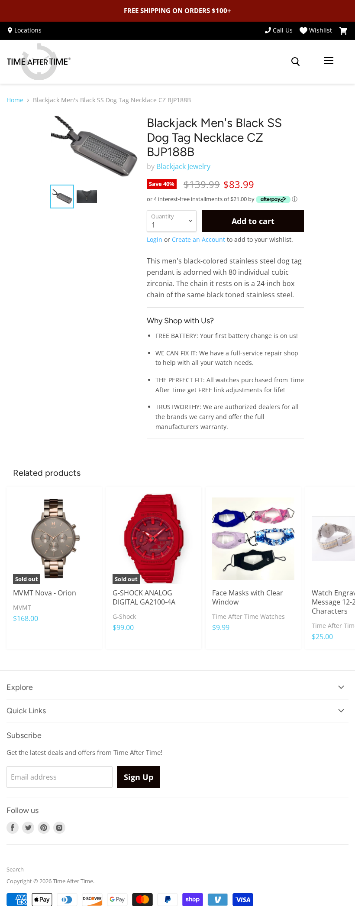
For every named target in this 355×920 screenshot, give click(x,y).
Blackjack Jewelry (183, 166)
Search (15, 869)
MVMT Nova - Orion (44, 593)
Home (14, 100)
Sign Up (138, 777)
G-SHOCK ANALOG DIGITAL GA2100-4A (144, 597)
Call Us (283, 30)
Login (154, 239)
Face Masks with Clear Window (247, 597)
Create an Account (198, 239)
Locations (28, 30)
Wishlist (320, 31)
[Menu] (329, 61)
